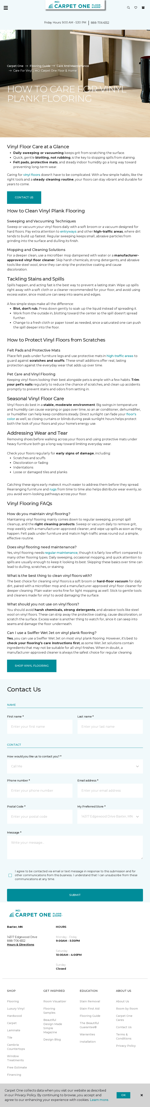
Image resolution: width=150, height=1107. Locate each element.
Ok (123, 1095)
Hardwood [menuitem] (14, 1016)
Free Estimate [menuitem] (17, 1067)
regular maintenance (61, 553)
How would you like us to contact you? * (34, 756)
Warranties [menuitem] (87, 1034)
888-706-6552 (100, 22)
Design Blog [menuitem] (52, 1039)
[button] (128, 8)
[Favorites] (135, 8)
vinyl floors (31, 175)
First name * (15, 716)
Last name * (85, 716)
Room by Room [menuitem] (127, 1008)
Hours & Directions (20, 944)
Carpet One (15, 66)
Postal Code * (16, 806)
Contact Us (24, 197)
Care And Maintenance (73, 66)
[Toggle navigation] (5, 7)
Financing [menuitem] (14, 1074)
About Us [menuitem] (122, 1001)
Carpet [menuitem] (12, 1023)
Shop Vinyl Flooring (32, 665)
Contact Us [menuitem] (124, 1027)
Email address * (87, 780)
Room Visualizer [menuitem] (54, 1001)
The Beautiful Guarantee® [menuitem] (89, 1025)
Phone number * (18, 780)
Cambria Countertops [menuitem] (16, 1047)
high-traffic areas (120, 356)
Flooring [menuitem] (13, 1001)
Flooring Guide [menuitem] (90, 1016)
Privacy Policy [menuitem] (126, 1046)
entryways (68, 231)
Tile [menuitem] (9, 1037)
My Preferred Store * (91, 806)
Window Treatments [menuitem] (15, 1058)
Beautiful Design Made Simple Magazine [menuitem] (52, 1026)
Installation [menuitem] (88, 1041)
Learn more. (99, 1100)
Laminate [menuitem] (13, 1030)
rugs (53, 489)
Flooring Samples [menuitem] (49, 1010)
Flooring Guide (40, 66)
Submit (75, 895)
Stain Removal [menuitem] (90, 1001)
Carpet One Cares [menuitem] (124, 1018)
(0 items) (143, 7)
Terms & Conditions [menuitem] (123, 1036)
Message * (14, 832)
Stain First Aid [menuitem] (89, 1008)
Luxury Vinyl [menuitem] (15, 1008)
